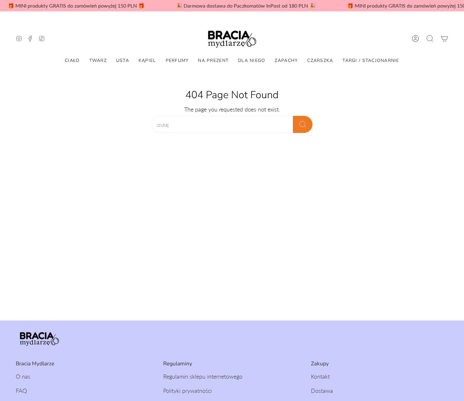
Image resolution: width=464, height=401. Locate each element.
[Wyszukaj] (302, 124)
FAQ (21, 390)
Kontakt (320, 376)
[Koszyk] (444, 38)
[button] (430, 38)
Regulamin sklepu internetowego (202, 376)
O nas (23, 376)
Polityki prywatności (187, 390)
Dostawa (322, 390)
